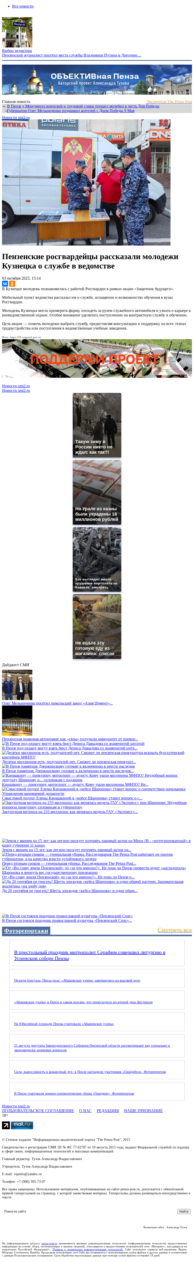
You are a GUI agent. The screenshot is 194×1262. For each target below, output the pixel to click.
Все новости (23, 6)
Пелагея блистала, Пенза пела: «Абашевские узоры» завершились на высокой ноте (77, 980)
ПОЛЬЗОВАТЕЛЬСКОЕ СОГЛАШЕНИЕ (38, 1111)
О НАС (85, 1111)
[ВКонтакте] (5, 284)
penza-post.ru (49, 1243)
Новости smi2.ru (16, 117)
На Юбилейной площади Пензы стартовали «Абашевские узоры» (64, 1024)
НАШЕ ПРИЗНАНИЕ (143, 1111)
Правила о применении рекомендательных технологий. (88, 1249)
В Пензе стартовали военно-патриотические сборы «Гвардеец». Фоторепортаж (74, 1093)
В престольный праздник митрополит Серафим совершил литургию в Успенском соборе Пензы (89, 955)
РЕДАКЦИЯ (108, 1111)
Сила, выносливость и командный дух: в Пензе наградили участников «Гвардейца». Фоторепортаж (90, 1072)
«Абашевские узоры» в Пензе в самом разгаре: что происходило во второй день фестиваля (83, 1002)
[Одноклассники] (12, 284)
